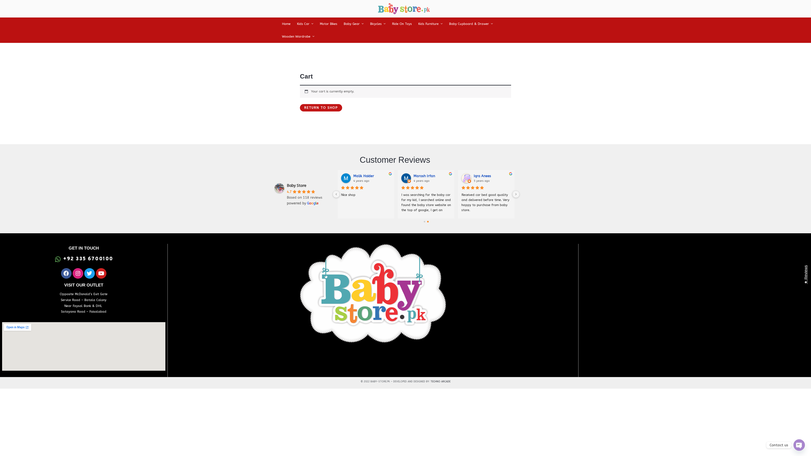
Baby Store (296, 185)
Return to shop (321, 108)
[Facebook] (66, 273)
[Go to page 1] (428, 222)
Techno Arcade (440, 381)
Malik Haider (363, 176)
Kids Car (303, 24)
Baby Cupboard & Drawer (469, 24)
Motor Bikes (328, 24)
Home (286, 24)
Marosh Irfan (424, 176)
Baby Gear (352, 24)
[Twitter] (89, 273)
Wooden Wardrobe (296, 36)
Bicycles (376, 24)
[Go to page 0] (424, 222)
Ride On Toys (402, 24)
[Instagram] (78, 273)
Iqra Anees (482, 176)
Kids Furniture (428, 24)
